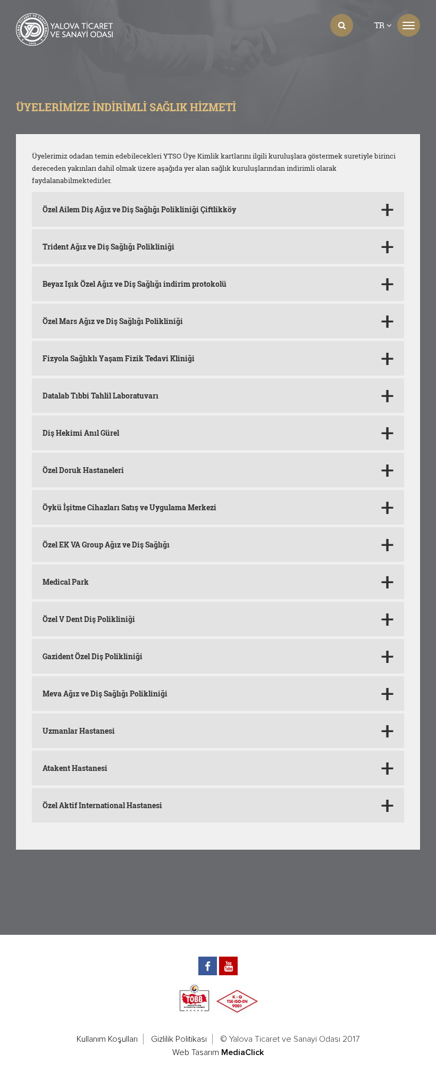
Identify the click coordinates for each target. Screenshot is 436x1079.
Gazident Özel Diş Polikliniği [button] (92, 656)
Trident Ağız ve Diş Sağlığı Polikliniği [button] (108, 247)
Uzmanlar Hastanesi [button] (79, 731)
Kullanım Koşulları (107, 1039)
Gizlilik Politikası (179, 1039)
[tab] (218, 209)
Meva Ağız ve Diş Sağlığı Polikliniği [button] (105, 693)
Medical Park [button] (66, 582)
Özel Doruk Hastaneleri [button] (83, 470)
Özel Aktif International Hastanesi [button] (102, 805)
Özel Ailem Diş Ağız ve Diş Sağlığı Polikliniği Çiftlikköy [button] (139, 209)
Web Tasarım (195, 1052)
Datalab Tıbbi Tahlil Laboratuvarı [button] (100, 396)
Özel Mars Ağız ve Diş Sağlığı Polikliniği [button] (113, 321)
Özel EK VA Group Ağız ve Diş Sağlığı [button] (106, 545)
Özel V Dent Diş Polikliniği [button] (89, 619)
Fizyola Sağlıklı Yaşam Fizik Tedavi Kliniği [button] (119, 358)
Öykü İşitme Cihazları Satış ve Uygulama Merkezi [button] (129, 507)
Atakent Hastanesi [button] (75, 768)
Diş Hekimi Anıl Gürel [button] (81, 433)
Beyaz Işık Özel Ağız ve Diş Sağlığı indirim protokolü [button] (135, 284)
